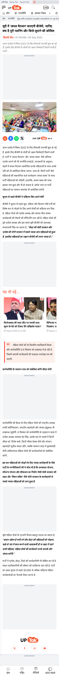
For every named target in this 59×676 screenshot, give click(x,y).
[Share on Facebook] (10, 138)
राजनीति (22, 13)
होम (7, 13)
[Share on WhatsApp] (16, 138)
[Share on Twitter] (22, 138)
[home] (29, 640)
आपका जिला (40, 13)
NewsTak (14, 2)
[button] (40, 13)
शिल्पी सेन (8, 37)
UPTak (5, 2)
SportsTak (24, 2)
